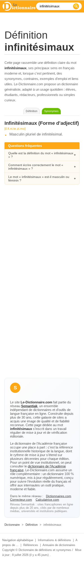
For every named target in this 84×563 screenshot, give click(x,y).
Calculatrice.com (47, 499)
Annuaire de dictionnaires (59, 545)
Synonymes (51, 111)
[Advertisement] (42, 236)
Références (30, 545)
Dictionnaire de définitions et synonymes (45, 550)
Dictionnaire (12, 524)
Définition (32, 524)
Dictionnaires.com (58, 496)
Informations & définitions (54, 540)
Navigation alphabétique (17, 540)
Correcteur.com (21, 499)
